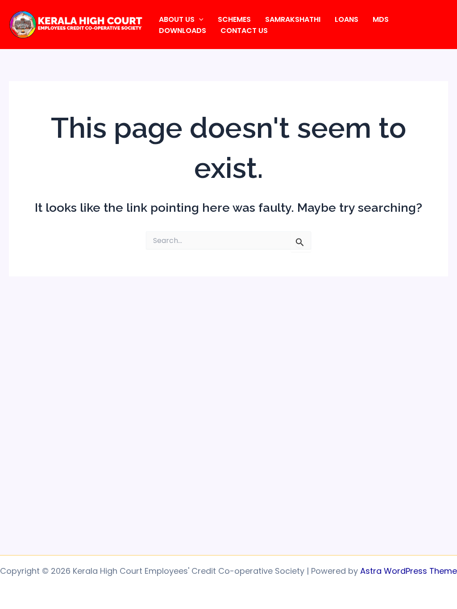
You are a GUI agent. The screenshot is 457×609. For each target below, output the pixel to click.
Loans (346, 19)
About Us (177, 19)
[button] (199, 19)
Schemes (234, 19)
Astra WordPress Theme (408, 570)
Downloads (182, 30)
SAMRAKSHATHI (292, 19)
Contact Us (244, 30)
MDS (381, 19)
